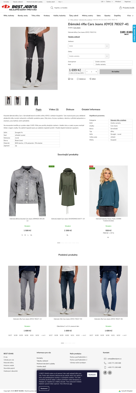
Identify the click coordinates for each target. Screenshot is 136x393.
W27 (10, 335)
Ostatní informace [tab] (91, 109)
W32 (37, 335)
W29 (21, 335)
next (130, 203)
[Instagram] (110, 373)
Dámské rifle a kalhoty (118, 120)
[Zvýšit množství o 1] (96, 71)
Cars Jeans (76, 28)
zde (71, 384)
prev (5, 203)
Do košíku (115, 72)
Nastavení (44, 388)
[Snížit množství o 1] (87, 71)
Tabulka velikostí (74, 37)
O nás (5, 357)
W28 (15, 335)
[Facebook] (105, 373)
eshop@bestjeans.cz (114, 359)
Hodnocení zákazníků (11, 371)
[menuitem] (9, 15)
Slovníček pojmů (9, 368)
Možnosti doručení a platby (34, 2)
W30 (26, 335)
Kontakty (6, 2)
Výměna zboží (51, 2)
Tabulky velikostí (18, 2)
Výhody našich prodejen (78, 363)
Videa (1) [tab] (54, 109)
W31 (32, 335)
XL (31, 235)
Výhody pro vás (9, 360)
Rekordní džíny (9, 363)
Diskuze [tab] (70, 109)
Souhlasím (92, 375)
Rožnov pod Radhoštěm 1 (78, 357)
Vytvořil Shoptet (126, 391)
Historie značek (9, 365)
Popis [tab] (39, 109)
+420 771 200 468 (114, 363)
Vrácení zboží (41, 369)
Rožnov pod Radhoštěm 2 (78, 360)
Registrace (128, 2)
